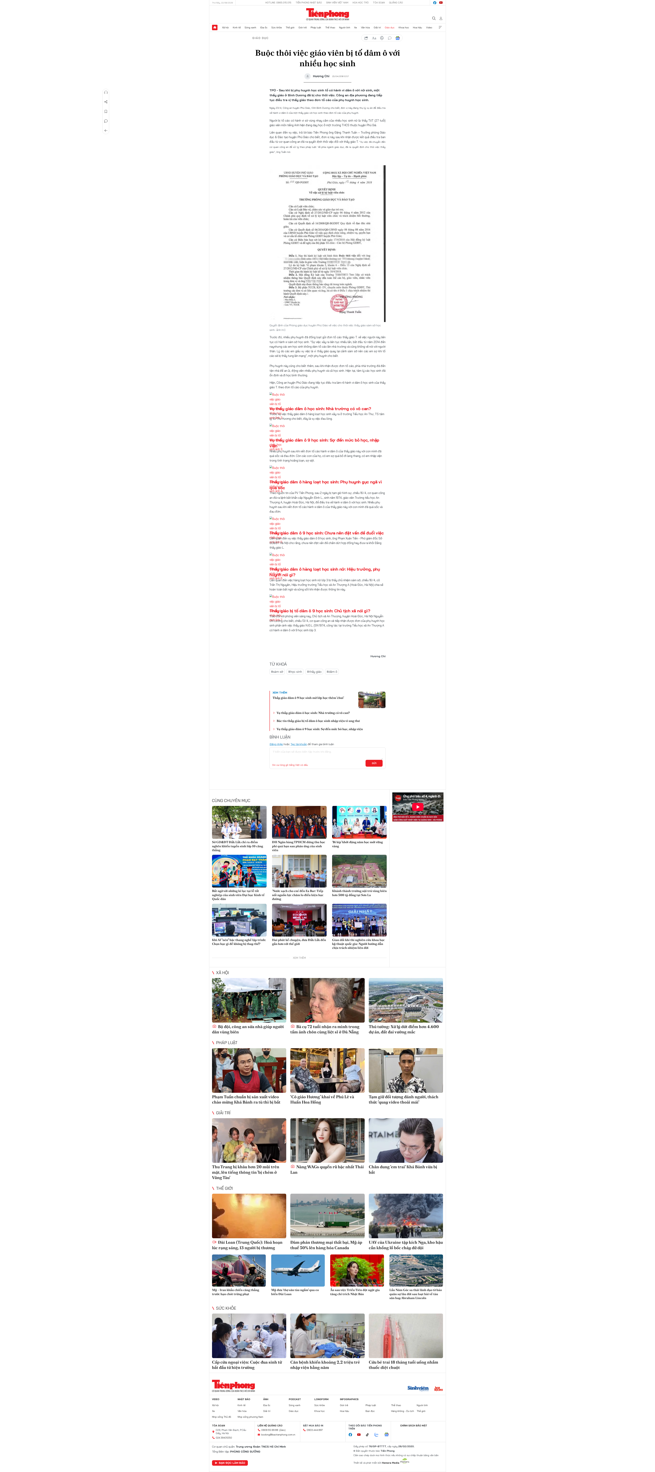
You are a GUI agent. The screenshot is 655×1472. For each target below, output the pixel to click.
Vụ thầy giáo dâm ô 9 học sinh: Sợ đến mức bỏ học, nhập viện (320, 729)
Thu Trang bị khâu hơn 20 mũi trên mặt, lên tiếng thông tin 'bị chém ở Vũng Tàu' (245, 1172)
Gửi (374, 763)
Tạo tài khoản (298, 744)
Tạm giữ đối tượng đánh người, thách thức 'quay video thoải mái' (403, 1099)
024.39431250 (224, 1437)
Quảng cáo (396, 2)
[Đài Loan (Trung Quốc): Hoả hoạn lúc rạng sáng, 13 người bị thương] (249, 1216)
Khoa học (404, 27)
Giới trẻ (303, 27)
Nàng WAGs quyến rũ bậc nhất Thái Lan (327, 1169)
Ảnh (265, 1399)
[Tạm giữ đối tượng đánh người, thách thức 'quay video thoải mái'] (406, 1070)
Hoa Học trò (361, 2)
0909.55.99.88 (269, 1430)
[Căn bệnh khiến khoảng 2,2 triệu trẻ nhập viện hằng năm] (327, 1336)
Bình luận (106, 121)
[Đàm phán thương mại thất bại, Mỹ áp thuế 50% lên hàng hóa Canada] (327, 1216)
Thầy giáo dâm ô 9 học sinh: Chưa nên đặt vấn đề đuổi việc (327, 532)
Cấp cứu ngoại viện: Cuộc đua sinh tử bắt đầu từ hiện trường (247, 1364)
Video (429, 27)
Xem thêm (440, 27)
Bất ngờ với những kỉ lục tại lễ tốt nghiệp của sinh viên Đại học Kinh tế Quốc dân (238, 895)
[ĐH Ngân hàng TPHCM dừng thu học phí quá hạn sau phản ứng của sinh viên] (299, 822)
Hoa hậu (417, 27)
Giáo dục (390, 27)
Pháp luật (316, 27)
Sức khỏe (276, 27)
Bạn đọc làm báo (232, 1462)
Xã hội (225, 27)
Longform (321, 1399)
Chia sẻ (106, 102)
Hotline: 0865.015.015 (278, 2)
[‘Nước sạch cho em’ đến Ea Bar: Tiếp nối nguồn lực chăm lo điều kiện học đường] (299, 871)
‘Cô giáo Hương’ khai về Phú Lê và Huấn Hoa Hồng (322, 1099)
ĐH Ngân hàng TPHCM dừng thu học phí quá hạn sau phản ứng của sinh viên (298, 846)
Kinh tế (237, 27)
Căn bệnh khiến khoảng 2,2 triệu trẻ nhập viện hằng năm (325, 1364)
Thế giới (290, 27)
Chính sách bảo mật (413, 1425)
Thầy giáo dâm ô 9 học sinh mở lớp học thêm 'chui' (308, 698)
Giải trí (377, 27)
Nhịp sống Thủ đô (221, 1416)
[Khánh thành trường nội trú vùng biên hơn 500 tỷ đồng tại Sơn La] (359, 871)
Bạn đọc (370, 1411)
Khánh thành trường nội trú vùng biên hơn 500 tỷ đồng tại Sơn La (359, 893)
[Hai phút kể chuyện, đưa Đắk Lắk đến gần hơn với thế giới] (299, 920)
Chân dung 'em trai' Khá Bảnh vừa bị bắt (403, 1169)
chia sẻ (366, 38)
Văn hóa (365, 27)
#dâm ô (332, 672)
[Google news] (388, 1435)
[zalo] (378, 1435)
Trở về (106, 130)
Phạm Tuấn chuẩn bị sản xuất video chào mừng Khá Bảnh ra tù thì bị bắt (246, 1099)
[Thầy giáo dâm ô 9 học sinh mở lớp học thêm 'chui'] (371, 700)
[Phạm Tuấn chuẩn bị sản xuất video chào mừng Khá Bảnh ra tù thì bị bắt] (249, 1070)
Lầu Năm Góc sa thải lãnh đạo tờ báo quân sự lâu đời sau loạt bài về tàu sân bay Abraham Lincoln (415, 1294)
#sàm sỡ (277, 672)
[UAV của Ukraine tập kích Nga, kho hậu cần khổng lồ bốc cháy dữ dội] (406, 1216)
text (374, 38)
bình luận (389, 38)
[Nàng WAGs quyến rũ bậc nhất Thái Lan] (327, 1140)
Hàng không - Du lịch (402, 1411)
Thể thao (330, 27)
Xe (355, 27)
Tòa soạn (379, 2)
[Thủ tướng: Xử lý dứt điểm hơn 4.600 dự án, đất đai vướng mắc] (406, 1000)
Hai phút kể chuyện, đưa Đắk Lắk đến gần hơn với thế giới (299, 942)
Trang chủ (214, 27)
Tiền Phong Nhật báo (309, 2)
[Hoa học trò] (438, 1389)
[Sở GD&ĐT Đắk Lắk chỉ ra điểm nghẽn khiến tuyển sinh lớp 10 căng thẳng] (239, 822)
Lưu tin (106, 111)
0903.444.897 (315, 1430)
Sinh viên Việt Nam (337, 2)
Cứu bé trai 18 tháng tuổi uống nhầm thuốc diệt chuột (403, 1364)
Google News (397, 38)
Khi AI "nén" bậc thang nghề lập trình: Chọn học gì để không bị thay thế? (239, 942)
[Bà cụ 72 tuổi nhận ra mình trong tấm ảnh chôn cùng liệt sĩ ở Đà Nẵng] (327, 1000)
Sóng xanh (250, 27)
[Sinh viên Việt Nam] (418, 1389)
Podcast (295, 1399)
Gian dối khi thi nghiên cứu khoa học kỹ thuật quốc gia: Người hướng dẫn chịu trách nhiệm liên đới (358, 944)
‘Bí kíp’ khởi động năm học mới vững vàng (357, 844)
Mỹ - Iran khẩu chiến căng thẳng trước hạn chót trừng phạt (235, 1292)
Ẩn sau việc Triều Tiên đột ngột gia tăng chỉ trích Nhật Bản (355, 1292)
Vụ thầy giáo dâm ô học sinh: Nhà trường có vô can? (320, 408)
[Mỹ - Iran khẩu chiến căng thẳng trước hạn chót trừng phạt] (239, 1270)
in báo (382, 38)
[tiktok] (369, 1435)
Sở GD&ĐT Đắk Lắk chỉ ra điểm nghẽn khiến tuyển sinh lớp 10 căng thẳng (237, 846)
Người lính (344, 27)
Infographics (349, 1399)
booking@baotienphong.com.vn (278, 1434)
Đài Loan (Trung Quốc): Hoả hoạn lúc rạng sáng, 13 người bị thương (247, 1245)
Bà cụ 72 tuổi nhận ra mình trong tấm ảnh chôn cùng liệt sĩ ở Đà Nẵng (324, 1029)
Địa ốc (263, 27)
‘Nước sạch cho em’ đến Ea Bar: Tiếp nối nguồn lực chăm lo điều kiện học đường (297, 895)
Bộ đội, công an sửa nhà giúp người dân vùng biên (248, 1029)
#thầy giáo (314, 672)
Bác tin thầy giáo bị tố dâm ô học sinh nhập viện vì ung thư (318, 721)
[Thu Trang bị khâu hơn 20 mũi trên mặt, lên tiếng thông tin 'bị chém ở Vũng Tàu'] (249, 1140)
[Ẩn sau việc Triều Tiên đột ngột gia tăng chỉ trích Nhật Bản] (357, 1270)
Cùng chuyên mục (231, 800)
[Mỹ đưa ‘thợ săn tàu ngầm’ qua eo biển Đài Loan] (298, 1270)
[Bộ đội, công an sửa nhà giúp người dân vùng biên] (249, 1000)
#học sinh (295, 672)
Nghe (106, 92)
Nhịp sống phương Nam (250, 1416)
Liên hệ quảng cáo (270, 1425)
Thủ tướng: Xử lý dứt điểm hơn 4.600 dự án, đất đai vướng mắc (404, 1029)
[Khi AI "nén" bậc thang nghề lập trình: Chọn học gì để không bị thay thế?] (239, 920)
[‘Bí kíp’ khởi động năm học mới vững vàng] (359, 822)
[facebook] (435, 2)
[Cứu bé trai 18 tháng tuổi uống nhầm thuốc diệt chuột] (406, 1336)
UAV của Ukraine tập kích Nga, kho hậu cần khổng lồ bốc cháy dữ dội (406, 1245)
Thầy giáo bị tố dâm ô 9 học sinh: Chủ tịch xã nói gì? (320, 610)
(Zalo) (282, 1430)
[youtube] (441, 2)
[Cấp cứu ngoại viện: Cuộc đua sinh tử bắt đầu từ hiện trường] (249, 1336)
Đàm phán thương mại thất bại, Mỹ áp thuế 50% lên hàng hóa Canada (326, 1245)
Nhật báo (244, 1399)
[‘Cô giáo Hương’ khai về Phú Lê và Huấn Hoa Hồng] (327, 1070)
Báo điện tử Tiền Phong (327, 14)
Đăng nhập (276, 744)
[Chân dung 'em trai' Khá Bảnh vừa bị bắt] (406, 1140)
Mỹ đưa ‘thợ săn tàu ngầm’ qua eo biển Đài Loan (295, 1292)
